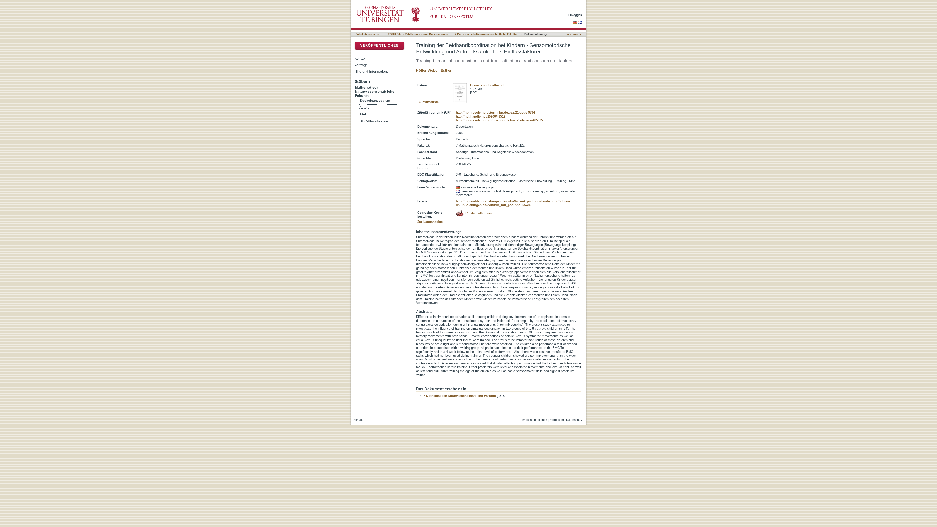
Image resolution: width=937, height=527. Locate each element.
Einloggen (575, 15)
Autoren (365, 107)
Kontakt (360, 58)
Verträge (361, 65)
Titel (362, 114)
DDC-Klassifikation (373, 121)
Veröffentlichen (379, 45)
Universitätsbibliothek (533, 420)
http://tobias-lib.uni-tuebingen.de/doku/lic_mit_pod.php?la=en (513, 203)
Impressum (556, 420)
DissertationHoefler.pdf (487, 85)
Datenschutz (574, 420)
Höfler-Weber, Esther (434, 70)
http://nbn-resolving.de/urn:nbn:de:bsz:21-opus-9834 (495, 112)
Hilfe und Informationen (373, 71)
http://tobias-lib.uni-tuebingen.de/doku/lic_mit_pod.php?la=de (503, 201)
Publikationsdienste (368, 34)
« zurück (574, 34)
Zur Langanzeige (430, 221)
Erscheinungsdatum (374, 100)
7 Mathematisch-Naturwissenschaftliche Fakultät (486, 34)
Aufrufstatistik (428, 102)
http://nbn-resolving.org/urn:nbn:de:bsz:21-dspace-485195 (499, 120)
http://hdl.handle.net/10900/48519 (480, 116)
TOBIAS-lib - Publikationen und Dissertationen (418, 34)
